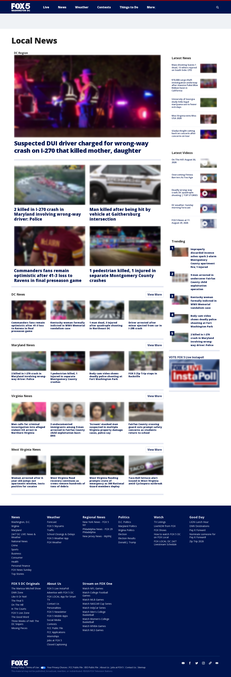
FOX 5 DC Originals (25, 584)
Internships (53, 636)
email (217, 663)
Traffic (50, 530)
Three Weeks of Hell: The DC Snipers (25, 622)
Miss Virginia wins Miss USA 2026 (184, 117)
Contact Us (53, 603)
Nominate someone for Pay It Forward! (202, 536)
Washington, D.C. (20, 522)
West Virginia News (26, 449)
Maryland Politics (127, 526)
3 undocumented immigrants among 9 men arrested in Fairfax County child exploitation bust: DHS (67, 430)
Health (14, 561)
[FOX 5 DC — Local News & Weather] (22, 7)
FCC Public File (55, 628)
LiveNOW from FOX (165, 526)
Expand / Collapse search (218, 7)
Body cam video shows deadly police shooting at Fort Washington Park (105, 376)
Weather (53, 517)
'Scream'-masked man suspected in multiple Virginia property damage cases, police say (106, 428)
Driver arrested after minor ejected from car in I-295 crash (145, 325)
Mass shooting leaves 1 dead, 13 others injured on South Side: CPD (184, 67)
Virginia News (21, 396)
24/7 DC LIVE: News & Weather (23, 536)
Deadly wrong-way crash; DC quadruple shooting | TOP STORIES (185, 192)
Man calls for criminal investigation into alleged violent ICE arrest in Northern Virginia (28, 428)
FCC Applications (56, 632)
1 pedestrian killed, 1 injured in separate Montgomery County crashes (122, 275)
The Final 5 (17, 600)
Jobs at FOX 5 (54, 640)
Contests (52, 624)
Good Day (196, 517)
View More (154, 294)
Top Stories (17, 573)
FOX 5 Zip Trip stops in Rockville (143, 375)
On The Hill (17, 604)
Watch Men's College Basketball (94, 613)
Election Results (126, 538)
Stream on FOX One (97, 584)
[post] (87, 96)
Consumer (17, 557)
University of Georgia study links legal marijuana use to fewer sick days (184, 103)
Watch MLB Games (93, 599)
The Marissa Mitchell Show (26, 588)
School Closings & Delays (61, 534)
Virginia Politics (126, 530)
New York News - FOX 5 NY (96, 523)
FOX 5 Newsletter (56, 611)
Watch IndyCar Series (94, 607)
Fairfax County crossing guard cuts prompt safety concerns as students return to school (145, 428)
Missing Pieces (19, 628)
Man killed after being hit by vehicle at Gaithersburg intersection (120, 214)
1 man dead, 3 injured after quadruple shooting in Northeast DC (105, 325)
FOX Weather (54, 542)
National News (19, 541)
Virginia (15, 526)
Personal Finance (20, 565)
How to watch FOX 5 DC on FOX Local (167, 536)
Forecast (52, 522)
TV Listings (160, 522)
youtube (183, 663)
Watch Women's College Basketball (96, 620)
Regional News (94, 517)
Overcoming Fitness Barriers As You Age (182, 176)
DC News (18, 294)
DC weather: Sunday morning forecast (182, 206)
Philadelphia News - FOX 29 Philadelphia (98, 530)
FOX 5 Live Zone (20, 612)
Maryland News (23, 345)
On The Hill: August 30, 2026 (184, 161)
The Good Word (20, 617)
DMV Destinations (199, 526)
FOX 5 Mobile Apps (57, 615)
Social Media (54, 620)
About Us (54, 584)
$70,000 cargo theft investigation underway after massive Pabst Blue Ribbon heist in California (185, 85)
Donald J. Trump (127, 542)
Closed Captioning (57, 644)
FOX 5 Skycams (55, 526)
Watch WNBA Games (94, 626)
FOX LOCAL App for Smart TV (61, 598)
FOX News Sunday (21, 569)
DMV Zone (17, 592)
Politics (123, 517)
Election (122, 534)
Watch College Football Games (95, 594)
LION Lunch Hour (199, 522)
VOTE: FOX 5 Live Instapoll (186, 357)
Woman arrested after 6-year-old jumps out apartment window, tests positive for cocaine (28, 482)
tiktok (210, 663)
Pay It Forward (197, 530)
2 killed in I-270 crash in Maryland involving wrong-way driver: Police (47, 214)
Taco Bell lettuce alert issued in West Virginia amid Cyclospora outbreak (145, 480)
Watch (159, 517)
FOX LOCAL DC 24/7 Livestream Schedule (165, 543)
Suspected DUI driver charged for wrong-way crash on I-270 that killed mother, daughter (81, 147)
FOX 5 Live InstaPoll (58, 588)
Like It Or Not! (19, 596)
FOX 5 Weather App (57, 538)
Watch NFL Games (93, 588)
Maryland (16, 530)
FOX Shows (160, 530)
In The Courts (18, 608)
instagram (203, 663)
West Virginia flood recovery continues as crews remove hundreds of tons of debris (67, 482)
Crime (14, 545)
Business (16, 553)
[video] (208, 163)
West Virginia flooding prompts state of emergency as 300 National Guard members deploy (106, 482)
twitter (196, 663)
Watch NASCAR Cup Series (97, 603)
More (151, 7)
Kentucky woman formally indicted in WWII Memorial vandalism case (67, 325)
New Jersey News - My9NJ (97, 536)
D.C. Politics (124, 522)
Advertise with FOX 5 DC (60, 592)
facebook (190, 663)
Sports (14, 549)
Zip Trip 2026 (196, 541)
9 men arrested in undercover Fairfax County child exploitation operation (203, 282)
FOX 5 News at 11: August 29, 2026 (181, 221)
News (15, 517)
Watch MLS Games (93, 630)
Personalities (54, 607)
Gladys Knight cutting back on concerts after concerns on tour (184, 133)
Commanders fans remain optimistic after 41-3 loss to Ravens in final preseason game (48, 275)
